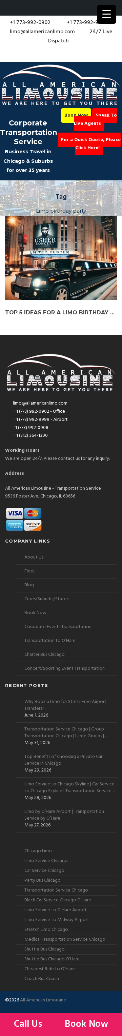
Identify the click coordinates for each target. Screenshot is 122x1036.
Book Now (76, 115)
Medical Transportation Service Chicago (64, 939)
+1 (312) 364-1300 (30, 435)
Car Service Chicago (44, 871)
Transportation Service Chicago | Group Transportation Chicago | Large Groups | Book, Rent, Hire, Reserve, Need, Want (64, 733)
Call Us (29, 1024)
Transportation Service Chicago (56, 890)
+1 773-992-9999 (86, 22)
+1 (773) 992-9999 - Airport (40, 420)
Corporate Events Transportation (58, 627)
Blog (29, 585)
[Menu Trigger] (106, 14)
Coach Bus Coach (41, 979)
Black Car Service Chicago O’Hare (57, 900)
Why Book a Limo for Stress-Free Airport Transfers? (65, 705)
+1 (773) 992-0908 (30, 428)
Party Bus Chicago (42, 880)
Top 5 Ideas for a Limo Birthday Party (61, 312)
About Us (33, 557)
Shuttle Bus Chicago (44, 949)
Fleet (29, 571)
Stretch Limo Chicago (46, 930)
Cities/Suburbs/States (46, 599)
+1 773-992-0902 (29, 22)
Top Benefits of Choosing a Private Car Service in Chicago (63, 760)
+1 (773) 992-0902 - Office (39, 411)
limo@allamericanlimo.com (42, 31)
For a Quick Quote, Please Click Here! (91, 144)
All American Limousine (43, 1000)
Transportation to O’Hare (50, 641)
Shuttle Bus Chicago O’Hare (52, 959)
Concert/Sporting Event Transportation (64, 668)
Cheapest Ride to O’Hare (49, 969)
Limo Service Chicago (46, 861)
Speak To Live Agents (95, 120)
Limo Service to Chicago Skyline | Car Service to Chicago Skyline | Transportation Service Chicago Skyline (69, 788)
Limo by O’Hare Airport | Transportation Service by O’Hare (64, 815)
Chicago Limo (38, 851)
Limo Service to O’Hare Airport (55, 910)
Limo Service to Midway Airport (56, 920)
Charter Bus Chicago (44, 655)
